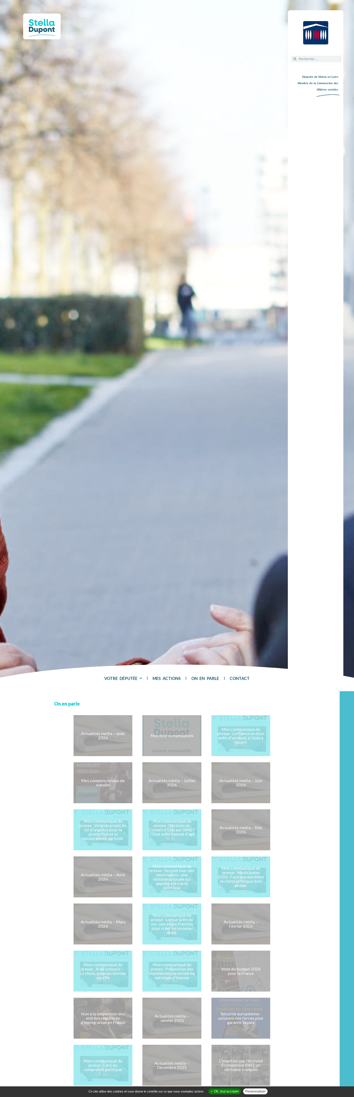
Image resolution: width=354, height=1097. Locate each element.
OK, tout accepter (226, 1091)
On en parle (205, 678)
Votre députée (120, 678)
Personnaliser (255, 1091)
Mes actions (167, 678)
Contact (240, 678)
